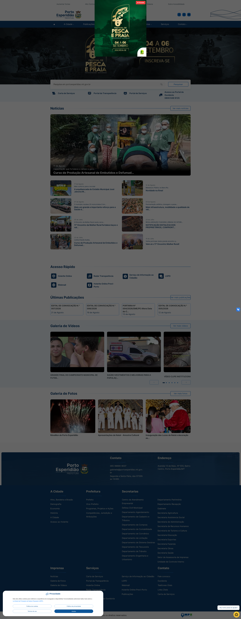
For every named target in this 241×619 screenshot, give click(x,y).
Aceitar (74, 611)
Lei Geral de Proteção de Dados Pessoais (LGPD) (28, 601)
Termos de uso (32, 611)
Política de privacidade (74, 606)
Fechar (141, 2)
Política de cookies (32, 606)
